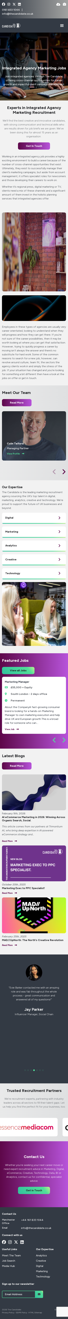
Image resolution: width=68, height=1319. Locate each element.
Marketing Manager (17, 681)
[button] (64, 471)
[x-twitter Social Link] (14, 4)
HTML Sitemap (35, 1312)
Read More (17, 765)
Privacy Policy (8, 1312)
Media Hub (8, 1266)
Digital (39, 1266)
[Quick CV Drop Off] (58, 4)
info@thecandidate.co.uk (17, 13)
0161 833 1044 (11, 9)
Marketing (42, 1271)
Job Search (8, 1260)
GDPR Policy (21, 1312)
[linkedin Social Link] (19, 4)
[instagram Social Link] (8, 4)
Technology (43, 1276)
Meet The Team (11, 1255)
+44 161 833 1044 (32, 1219)
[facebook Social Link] (3, 4)
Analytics (41, 1255)
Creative (41, 1260)
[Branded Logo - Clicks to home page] (11, 25)
